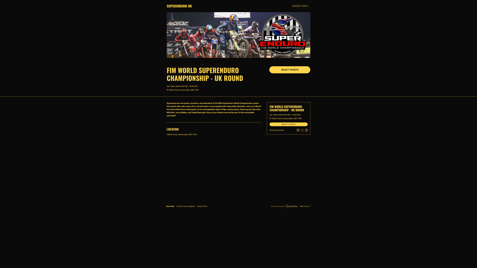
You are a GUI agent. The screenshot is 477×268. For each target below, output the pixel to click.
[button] (185, 206)
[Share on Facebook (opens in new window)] (298, 130)
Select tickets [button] (289, 69)
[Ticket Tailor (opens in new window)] (291, 206)
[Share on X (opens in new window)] (302, 130)
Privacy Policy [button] (202, 206)
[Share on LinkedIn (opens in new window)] (306, 130)
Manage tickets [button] (300, 6)
